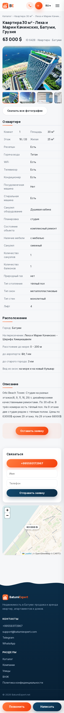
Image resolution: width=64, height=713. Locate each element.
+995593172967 (30, 5)
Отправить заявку (32, 493)
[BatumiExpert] (8, 6)
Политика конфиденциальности (22, 682)
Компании (8, 665)
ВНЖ (5, 676)
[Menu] (58, 6)
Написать (47, 706)
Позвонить (17, 706)
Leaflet (27, 553)
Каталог (7, 16)
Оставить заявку (32, 431)
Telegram (8, 637)
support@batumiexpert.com (19, 631)
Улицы (6, 671)
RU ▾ (48, 5)
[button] (39, 532)
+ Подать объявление (38, 5)
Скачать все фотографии (24, 110)
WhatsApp (8, 643)
